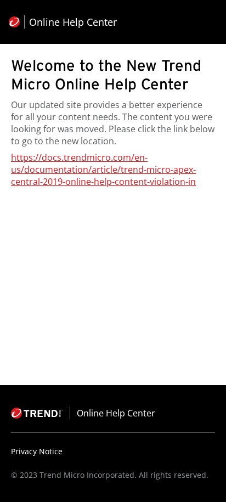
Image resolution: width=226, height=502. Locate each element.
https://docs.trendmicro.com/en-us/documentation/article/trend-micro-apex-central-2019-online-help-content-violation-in (103, 169)
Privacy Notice (37, 451)
